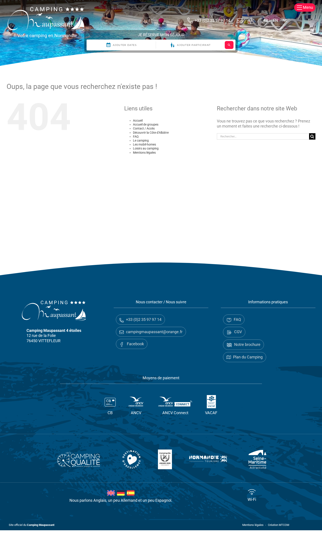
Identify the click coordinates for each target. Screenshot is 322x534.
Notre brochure (247, 344)
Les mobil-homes (144, 144)
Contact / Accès (144, 128)
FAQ (136, 136)
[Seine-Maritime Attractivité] (257, 459)
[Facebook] (251, 20)
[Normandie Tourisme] (208, 459)
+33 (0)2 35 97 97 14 (212, 20)
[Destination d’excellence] (131, 459)
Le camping (141, 140)
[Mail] (240, 20)
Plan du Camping (248, 357)
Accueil (138, 120)
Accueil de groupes (145, 124)
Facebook (135, 344)
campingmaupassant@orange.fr (154, 331)
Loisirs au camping (146, 148)
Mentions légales (144, 152)
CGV (238, 331)
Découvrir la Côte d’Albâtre (151, 132)
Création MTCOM (278, 525)
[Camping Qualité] (78, 459)
